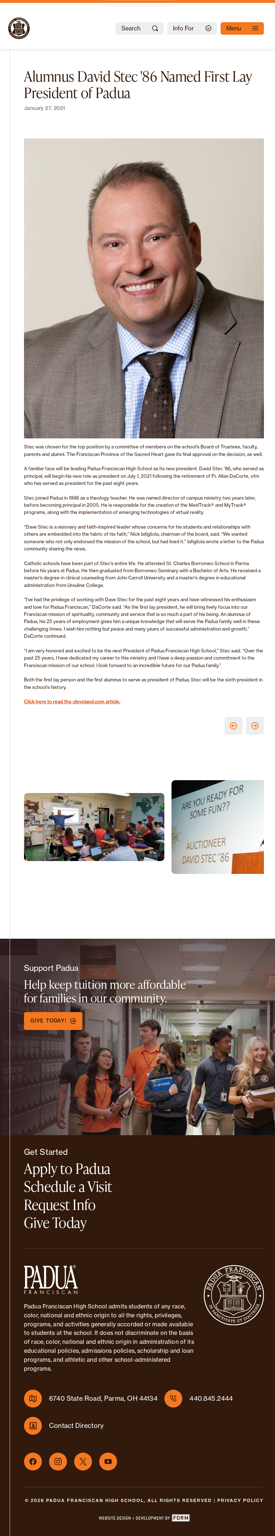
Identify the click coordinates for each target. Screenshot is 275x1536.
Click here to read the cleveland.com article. (72, 701)
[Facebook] (33, 1462)
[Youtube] (108, 1462)
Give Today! (48, 1020)
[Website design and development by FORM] (144, 1519)
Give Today (55, 1222)
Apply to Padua (67, 1168)
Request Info (60, 1204)
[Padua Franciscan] (12, 28)
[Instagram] (58, 1462)
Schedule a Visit (68, 1186)
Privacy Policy (240, 1500)
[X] (83, 1462)
